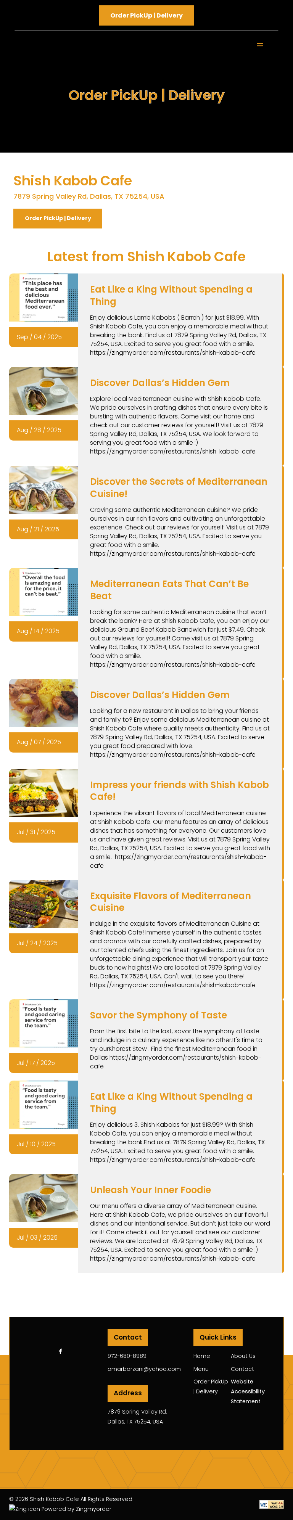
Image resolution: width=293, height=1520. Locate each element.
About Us (243, 1356)
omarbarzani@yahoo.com (144, 1369)
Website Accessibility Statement (248, 1391)
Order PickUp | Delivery (58, 218)
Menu (201, 1369)
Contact (242, 1369)
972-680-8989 (127, 1356)
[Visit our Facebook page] (60, 1351)
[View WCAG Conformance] (271, 1504)
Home (201, 1356)
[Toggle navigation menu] (259, 45)
